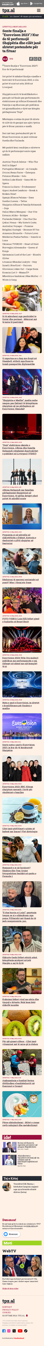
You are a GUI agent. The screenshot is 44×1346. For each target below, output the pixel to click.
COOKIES (6, 1312)
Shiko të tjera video (10, 1288)
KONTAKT (7, 1307)
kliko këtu (30, 1226)
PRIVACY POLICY (10, 1310)
